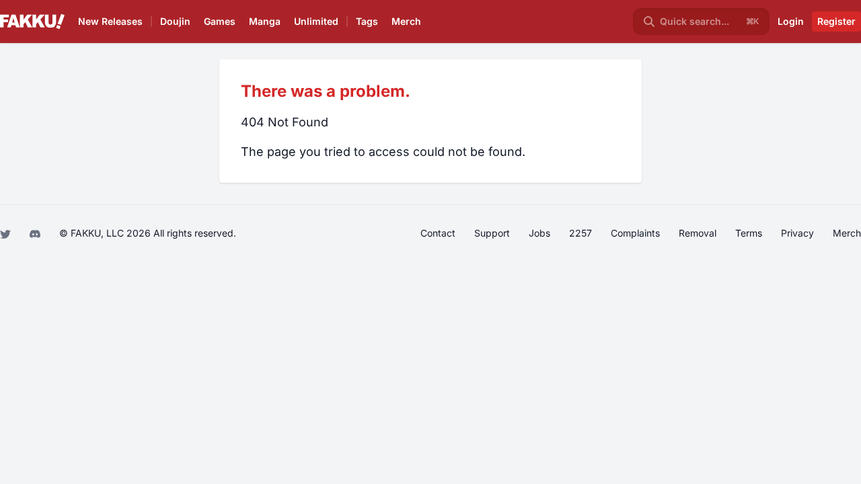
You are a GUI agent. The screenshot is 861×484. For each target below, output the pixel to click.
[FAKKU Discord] (36, 233)
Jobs (539, 233)
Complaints (635, 233)
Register (836, 21)
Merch (406, 21)
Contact (437, 233)
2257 (580, 233)
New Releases (110, 21)
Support (492, 233)
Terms (748, 233)
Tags (367, 21)
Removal (697, 233)
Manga (264, 21)
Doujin (175, 21)
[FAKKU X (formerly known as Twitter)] (6, 233)
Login (791, 21)
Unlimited (316, 21)
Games (219, 21)
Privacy (797, 233)
